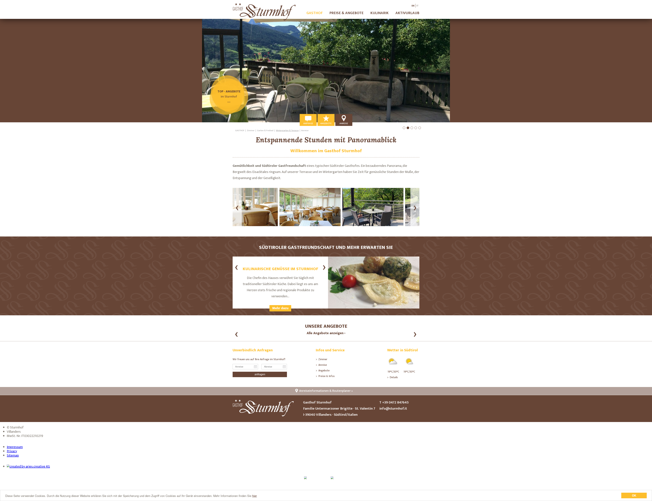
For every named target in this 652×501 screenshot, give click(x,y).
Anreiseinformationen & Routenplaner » (326, 390)
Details (394, 377)
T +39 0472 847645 (394, 402)
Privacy (12, 451)
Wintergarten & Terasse (287, 130)
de (413, 6)
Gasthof (314, 13)
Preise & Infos (326, 376)
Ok (634, 495)
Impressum (15, 447)
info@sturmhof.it (393, 408)
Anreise (305, 130)
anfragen (260, 374)
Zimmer (251, 130)
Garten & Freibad (265, 130)
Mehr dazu (280, 308)
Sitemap (13, 455)
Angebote (324, 370)
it (417, 6)
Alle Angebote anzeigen (325, 333)
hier (254, 496)
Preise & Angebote (346, 13)
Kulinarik (379, 13)
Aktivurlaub (407, 13)
